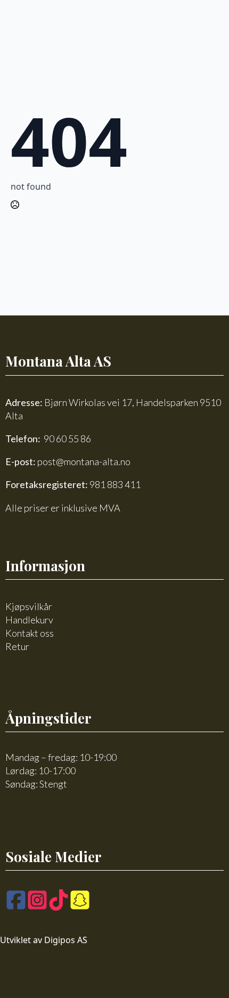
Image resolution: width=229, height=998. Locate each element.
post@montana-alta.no (83, 461)
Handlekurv (29, 620)
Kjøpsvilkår (28, 606)
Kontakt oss (29, 633)
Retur (17, 646)
